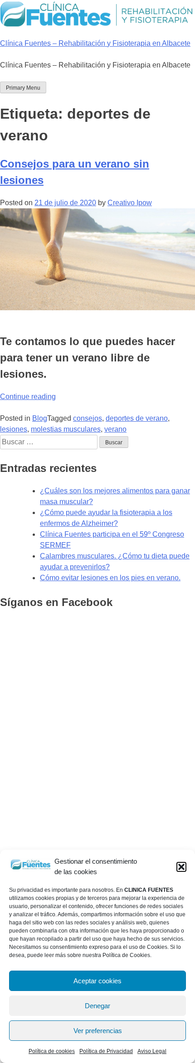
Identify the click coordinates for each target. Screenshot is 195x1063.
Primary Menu (23, 88)
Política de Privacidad (106, 1051)
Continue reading (28, 396)
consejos (87, 418)
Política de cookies (52, 1051)
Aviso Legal (151, 1051)
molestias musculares (66, 429)
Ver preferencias (97, 1030)
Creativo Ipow (129, 203)
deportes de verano (137, 418)
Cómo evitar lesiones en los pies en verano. (110, 578)
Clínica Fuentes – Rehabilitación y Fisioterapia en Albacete (95, 43)
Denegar (97, 1006)
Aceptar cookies (97, 981)
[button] (181, 866)
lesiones (13, 429)
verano (115, 429)
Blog (39, 418)
